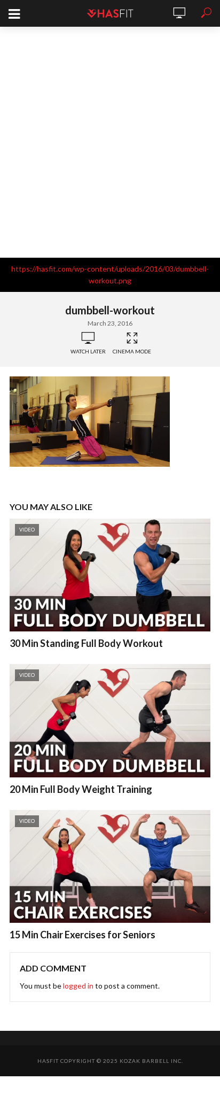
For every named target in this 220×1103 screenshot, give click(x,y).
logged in (78, 985)
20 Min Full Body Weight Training (81, 789)
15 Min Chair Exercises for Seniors (82, 934)
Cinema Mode (132, 351)
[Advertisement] (110, 142)
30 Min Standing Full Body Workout (86, 643)
